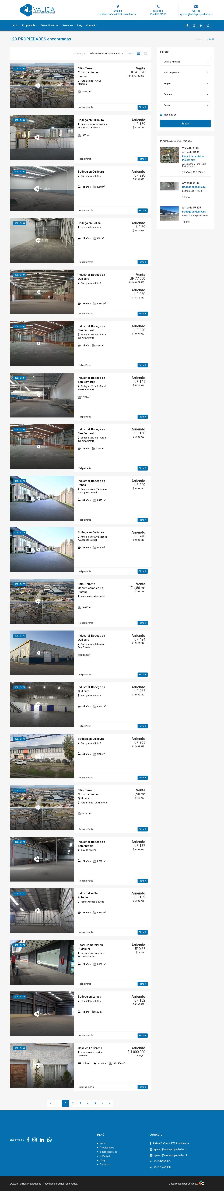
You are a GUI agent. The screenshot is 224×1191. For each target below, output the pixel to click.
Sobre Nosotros (49, 25)
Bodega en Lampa (89, 996)
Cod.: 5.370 (20, 945)
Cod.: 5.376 (20, 636)
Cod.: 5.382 (20, 326)
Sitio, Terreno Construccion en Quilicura (88, 794)
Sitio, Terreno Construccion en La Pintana (90, 588)
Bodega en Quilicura (91, 120)
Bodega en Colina (89, 223)
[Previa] (58, 1103)
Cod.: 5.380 (20, 429)
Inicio (15, 25)
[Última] (109, 1103)
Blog (79, 25)
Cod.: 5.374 (20, 739)
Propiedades (29, 25)
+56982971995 (162, 1161)
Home (198, 39)
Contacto (91, 25)
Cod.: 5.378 (20, 532)
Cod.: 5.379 (20, 481)
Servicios (67, 25)
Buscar (185, 123)
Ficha (142, 107)
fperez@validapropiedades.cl (170, 1155)
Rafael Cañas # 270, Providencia (171, 1143)
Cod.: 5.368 (20, 1048)
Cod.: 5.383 (20, 275)
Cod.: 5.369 (20, 997)
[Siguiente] (102, 1103)
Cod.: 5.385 (20, 172)
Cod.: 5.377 (20, 584)
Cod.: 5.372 (20, 842)
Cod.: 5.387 (20, 68)
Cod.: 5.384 (20, 223)
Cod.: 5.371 (20, 893)
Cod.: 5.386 (20, 120)
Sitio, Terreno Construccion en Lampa (88, 72)
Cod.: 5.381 (20, 378)
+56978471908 (162, 1167)
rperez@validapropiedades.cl (170, 1149)
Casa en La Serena (90, 1048)
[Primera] (50, 1103)
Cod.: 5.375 (20, 687)
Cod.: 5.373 (20, 790)
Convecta (193, 1183)
